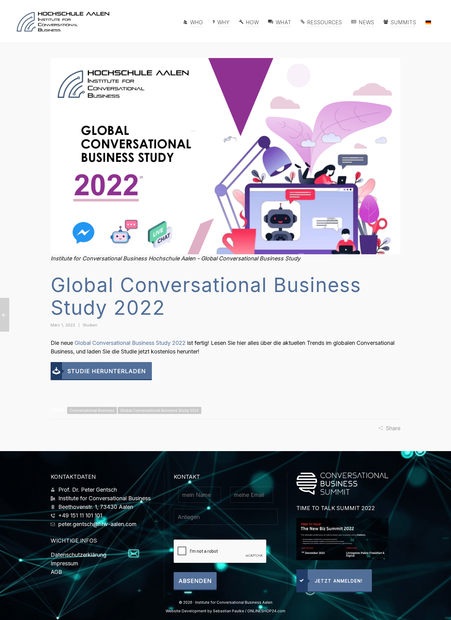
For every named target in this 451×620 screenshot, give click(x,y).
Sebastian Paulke (228, 611)
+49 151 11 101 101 (80, 515)
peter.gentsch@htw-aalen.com (97, 524)
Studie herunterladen (106, 371)
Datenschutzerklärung (78, 555)
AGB (56, 572)
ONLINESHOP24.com (266, 611)
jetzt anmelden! (339, 580)
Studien (90, 324)
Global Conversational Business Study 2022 (130, 343)
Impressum (64, 563)
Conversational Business (92, 410)
